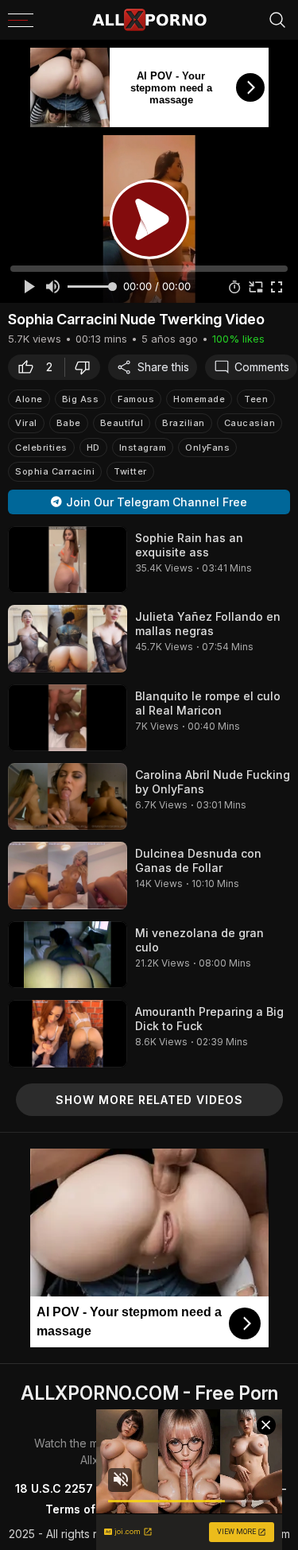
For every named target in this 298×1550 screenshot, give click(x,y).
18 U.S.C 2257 (54, 1488)
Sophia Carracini (55, 471)
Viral (26, 422)
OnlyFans (207, 447)
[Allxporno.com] (149, 20)
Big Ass (80, 399)
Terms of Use (82, 1509)
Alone (29, 399)
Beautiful (122, 422)
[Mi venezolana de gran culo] (67, 954)
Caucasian (250, 422)
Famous (136, 399)
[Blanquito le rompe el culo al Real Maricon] (67, 717)
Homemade (199, 399)
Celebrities (41, 447)
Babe (68, 422)
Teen (256, 399)
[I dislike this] (86, 367)
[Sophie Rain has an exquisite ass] (67, 559)
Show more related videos (149, 1099)
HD (93, 447)
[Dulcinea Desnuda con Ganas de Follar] (67, 875)
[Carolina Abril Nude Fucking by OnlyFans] (67, 796)
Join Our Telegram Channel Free (156, 502)
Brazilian (183, 422)
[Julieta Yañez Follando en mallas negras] (67, 638)
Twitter (130, 471)
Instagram (143, 447)
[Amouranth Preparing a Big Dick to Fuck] (67, 1033)
